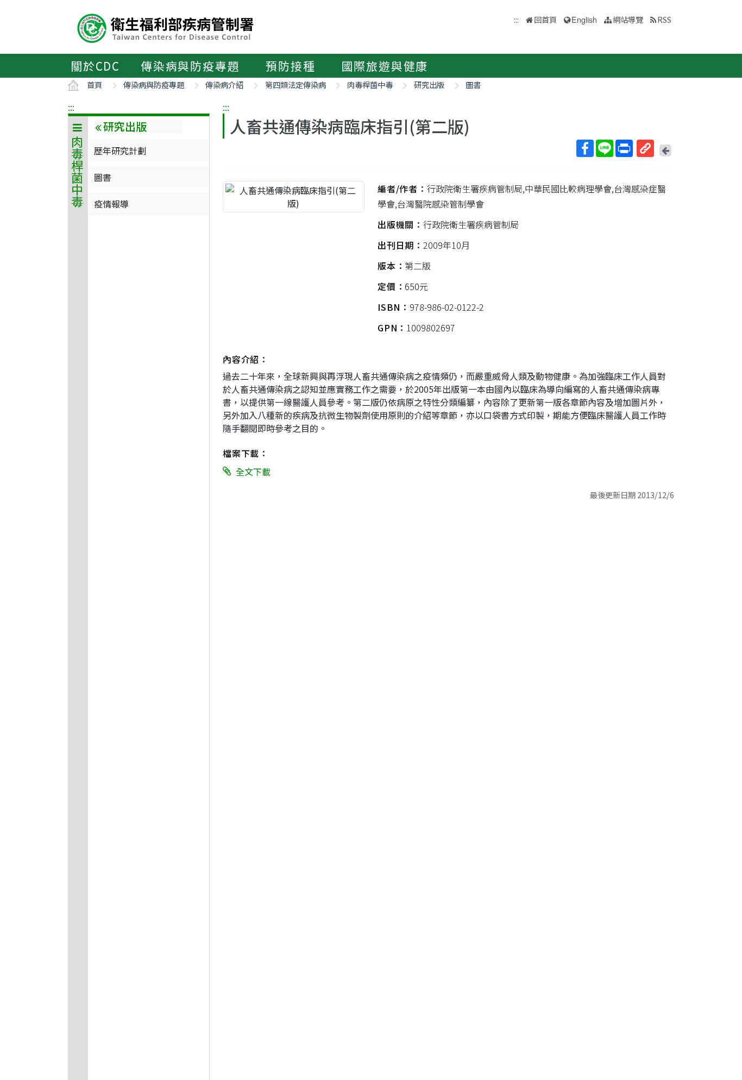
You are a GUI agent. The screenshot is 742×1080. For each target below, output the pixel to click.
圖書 (473, 84)
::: (71, 107)
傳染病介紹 (224, 84)
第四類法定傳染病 (295, 84)
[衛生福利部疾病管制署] (165, 26)
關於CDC (95, 66)
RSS (664, 19)
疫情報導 (111, 203)
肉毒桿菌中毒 (370, 84)
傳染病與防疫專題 (190, 66)
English (584, 19)
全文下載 (253, 471)
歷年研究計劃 (120, 150)
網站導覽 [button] (628, 19)
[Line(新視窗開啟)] (604, 148)
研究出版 (429, 84)
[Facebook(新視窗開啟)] (585, 148)
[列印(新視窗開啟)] (624, 148)
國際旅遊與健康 (385, 66)
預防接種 (290, 66)
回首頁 (545, 19)
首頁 (94, 84)
